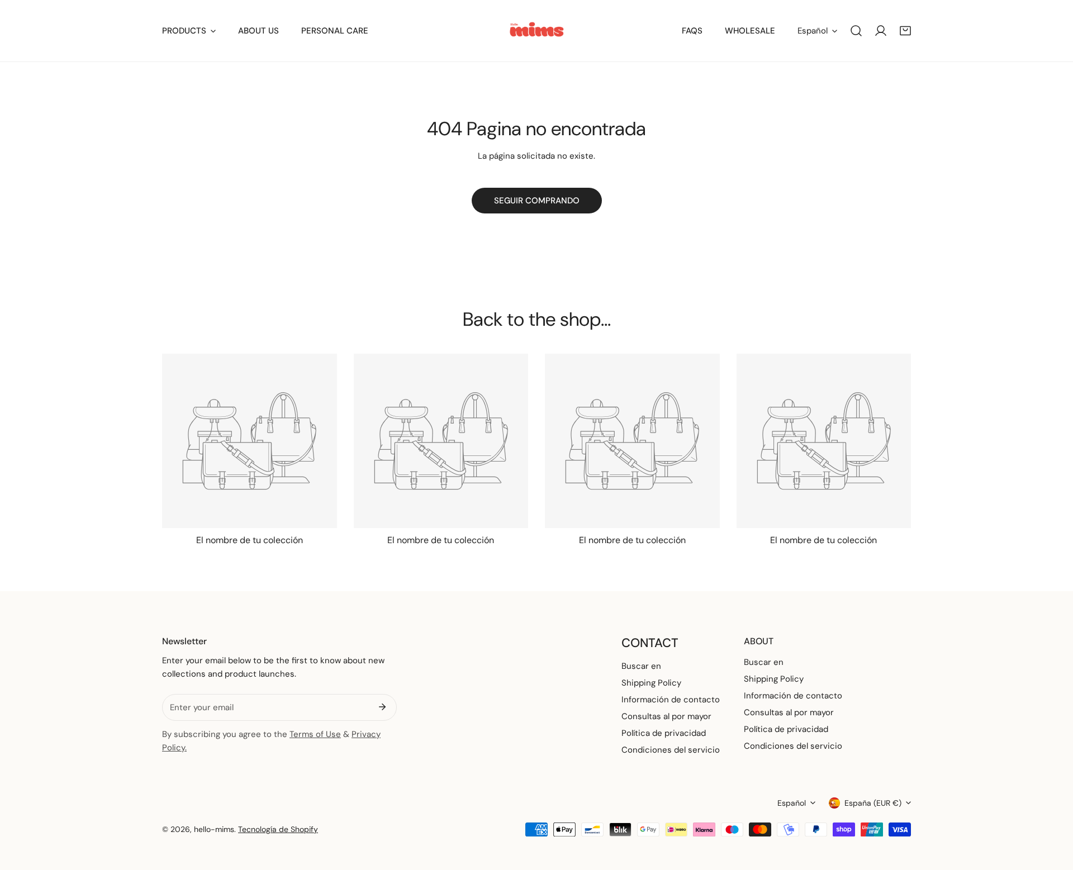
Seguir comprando (537, 200)
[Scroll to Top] (1053, 811)
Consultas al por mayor (666, 716)
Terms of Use (315, 734)
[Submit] (382, 707)
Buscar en (641, 666)
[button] (905, 30)
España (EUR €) (872, 803)
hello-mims (214, 829)
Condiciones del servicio (670, 749)
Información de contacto (670, 699)
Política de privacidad (663, 733)
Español (812, 30)
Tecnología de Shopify (278, 829)
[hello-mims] (536, 30)
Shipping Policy (651, 682)
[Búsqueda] (856, 30)
